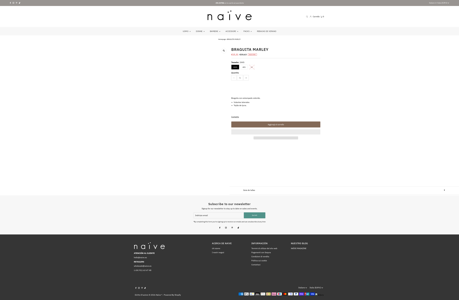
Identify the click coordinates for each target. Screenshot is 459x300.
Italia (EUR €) (442, 3)
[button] (275, 132)
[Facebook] (10, 3)
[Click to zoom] (224, 50)
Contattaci (255, 264)
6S (252, 67)
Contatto (235, 117)
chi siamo (216, 248)
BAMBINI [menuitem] (214, 31)
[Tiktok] (19, 3)
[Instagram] (13, 3)
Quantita (235, 73)
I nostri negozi (218, 252)
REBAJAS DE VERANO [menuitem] (266, 31)
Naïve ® (159, 295)
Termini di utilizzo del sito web (264, 248)
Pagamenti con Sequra (261, 252)
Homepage (222, 39)
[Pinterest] (16, 3)
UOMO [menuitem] (186, 31)
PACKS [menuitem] (246, 31)
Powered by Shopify (172, 295)
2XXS (235, 67)
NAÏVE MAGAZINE (298, 248)
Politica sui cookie (259, 260)
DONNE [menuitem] (199, 31)
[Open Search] (307, 16)
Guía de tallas (249, 190)
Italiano (432, 3)
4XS (244, 67)
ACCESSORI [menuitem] (231, 31)
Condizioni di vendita (260, 256)
